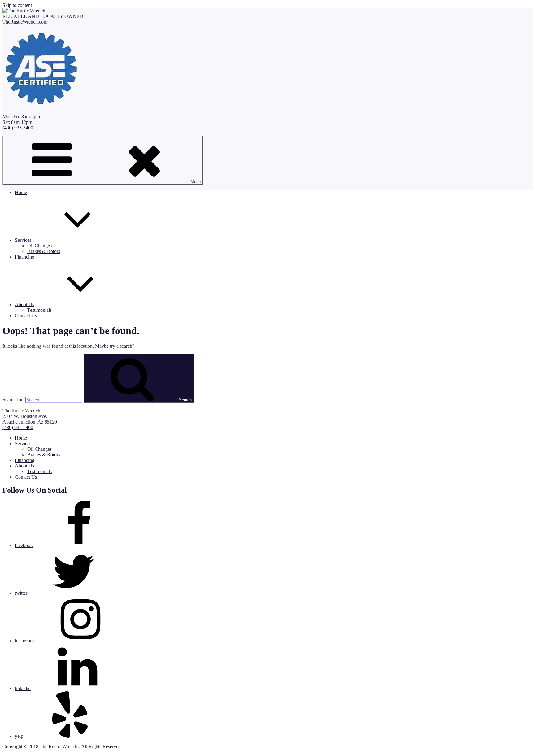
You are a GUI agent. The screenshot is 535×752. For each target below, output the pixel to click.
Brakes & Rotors (43, 251)
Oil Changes (39, 245)
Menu (196, 181)
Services (23, 240)
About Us (24, 304)
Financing (24, 256)
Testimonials (39, 310)
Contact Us (26, 315)
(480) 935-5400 (17, 127)
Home (21, 192)
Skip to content (17, 5)
